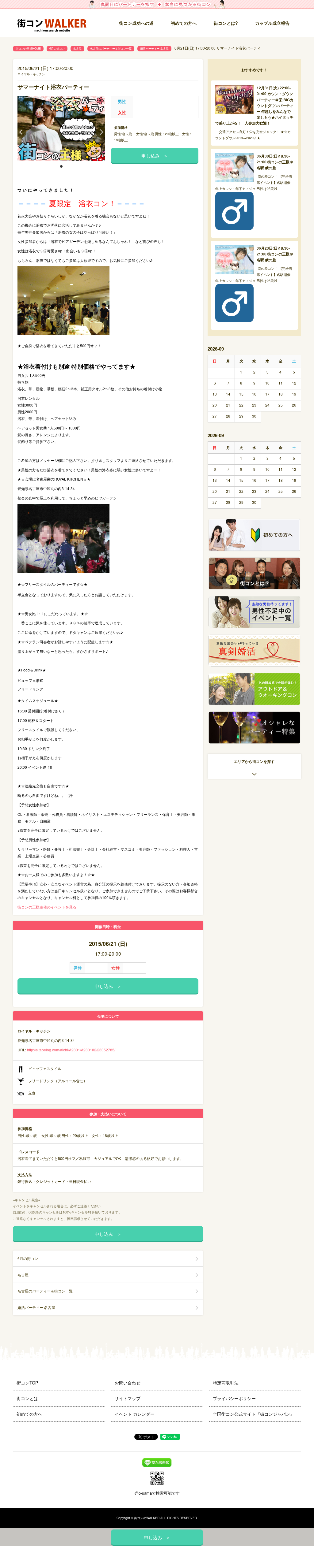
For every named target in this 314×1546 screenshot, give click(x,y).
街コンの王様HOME (28, 48)
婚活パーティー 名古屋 (154, 48)
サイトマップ (127, 1398)
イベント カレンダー (135, 1414)
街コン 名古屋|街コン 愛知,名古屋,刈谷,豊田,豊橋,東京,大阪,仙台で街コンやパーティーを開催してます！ (54, 23)
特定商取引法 (226, 1383)
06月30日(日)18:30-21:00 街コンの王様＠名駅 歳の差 (275, 161)
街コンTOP (27, 1383)
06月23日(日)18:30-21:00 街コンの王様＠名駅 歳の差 (275, 253)
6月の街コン (57, 48)
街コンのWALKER (146, 1518)
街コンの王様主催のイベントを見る (46, 906)
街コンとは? (226, 23)
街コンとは (27, 1398)
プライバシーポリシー (234, 1398)
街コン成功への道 (136, 23)
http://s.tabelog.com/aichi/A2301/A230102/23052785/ (71, 1049)
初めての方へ (184, 23)
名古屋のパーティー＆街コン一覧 (111, 48)
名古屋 (77, 48)
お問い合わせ (127, 1383)
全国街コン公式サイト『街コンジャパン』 (253, 1414)
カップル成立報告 (272, 23)
